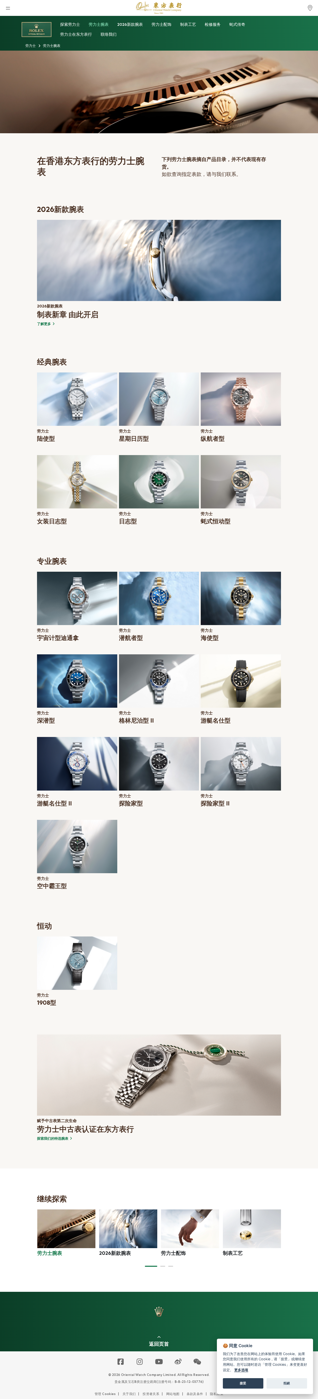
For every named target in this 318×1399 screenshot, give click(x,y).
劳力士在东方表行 (76, 34)
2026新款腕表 (130, 24)
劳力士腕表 (99, 24)
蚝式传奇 (237, 24)
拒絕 (286, 1383)
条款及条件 (195, 1394)
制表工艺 (188, 24)
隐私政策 (216, 1394)
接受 (243, 1383)
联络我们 (109, 34)
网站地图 (173, 1394)
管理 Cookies (105, 1394)
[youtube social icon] (159, 1362)
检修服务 (213, 24)
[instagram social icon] (140, 1362)
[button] (151, 1266)
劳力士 (30, 45)
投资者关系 (151, 1394)
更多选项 (241, 1370)
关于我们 (129, 1394)
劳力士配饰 (161, 24)
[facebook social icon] (121, 1362)
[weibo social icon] (178, 1362)
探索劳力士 (70, 24)
